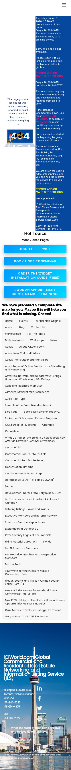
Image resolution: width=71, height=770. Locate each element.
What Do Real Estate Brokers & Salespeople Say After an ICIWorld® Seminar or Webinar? (35, 439)
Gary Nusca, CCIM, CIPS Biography (26, 616)
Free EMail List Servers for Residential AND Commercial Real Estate (31, 592)
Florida (47, 541)
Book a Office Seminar (35, 261)
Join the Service (35, 249)
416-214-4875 (12, 706)
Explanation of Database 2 (21, 529)
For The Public (36, 334)
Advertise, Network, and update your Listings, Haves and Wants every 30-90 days (33, 377)
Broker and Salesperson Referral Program (31, 418)
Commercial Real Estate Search (25, 460)
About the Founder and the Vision (26, 360)
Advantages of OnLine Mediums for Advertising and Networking (35, 367)
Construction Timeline (19, 467)
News (53, 340)
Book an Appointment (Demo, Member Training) (35, 292)
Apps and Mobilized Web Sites (24, 386)
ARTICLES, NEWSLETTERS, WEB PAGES (27, 392)
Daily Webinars (14, 340)
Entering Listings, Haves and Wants (27, 509)
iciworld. (44, 121)
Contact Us (38, 327)
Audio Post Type (15, 399)
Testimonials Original (47, 321)
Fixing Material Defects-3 (21, 541)
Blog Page (11, 412)
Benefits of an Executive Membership (28, 405)
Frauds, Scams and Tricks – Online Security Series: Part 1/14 (32, 582)
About (9, 327)
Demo (9, 486)
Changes (48, 425)
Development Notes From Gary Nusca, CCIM (33, 493)
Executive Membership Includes (25, 522)
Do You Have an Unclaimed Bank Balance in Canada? (32, 501)
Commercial (13, 447)
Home (9, 321)
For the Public (13, 564)
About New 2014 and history (22, 353)
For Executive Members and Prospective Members (30, 556)
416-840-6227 (12, 702)
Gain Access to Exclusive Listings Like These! (33, 610)
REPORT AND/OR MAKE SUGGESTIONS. (49, 75)
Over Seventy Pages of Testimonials (28, 535)
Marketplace (13, 334)
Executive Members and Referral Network (31, 515)
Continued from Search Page (23, 473)
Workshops (37, 340)
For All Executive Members (21, 548)
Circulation (12, 431)
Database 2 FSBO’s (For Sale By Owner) (29, 480)
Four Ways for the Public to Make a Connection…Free (27, 572)
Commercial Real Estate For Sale (25, 454)
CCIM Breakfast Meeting (20, 425)
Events (23, 321)
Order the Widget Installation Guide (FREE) (35, 275)
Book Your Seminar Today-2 (42, 412)
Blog (22, 327)
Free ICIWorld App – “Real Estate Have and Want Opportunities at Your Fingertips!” (35, 601)
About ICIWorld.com (32, 346)
